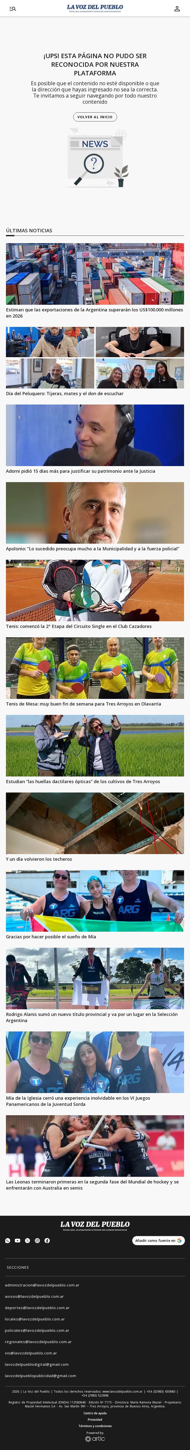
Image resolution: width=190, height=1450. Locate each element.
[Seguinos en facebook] (47, 1241)
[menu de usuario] (177, 8)
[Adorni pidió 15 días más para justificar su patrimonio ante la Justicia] (95, 435)
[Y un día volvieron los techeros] (95, 823)
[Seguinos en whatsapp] (7, 1241)
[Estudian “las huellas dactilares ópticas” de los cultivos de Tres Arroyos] (95, 745)
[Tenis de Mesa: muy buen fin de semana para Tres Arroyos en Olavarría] (95, 668)
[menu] (35, 8)
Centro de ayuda (95, 1413)
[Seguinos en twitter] (27, 1241)
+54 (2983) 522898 (95, 1396)
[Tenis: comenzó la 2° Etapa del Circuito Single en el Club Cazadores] (95, 590)
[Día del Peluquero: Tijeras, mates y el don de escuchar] (95, 357)
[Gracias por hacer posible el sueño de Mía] (95, 901)
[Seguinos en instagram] (37, 1241)
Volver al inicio (95, 117)
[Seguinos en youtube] (17, 1241)
